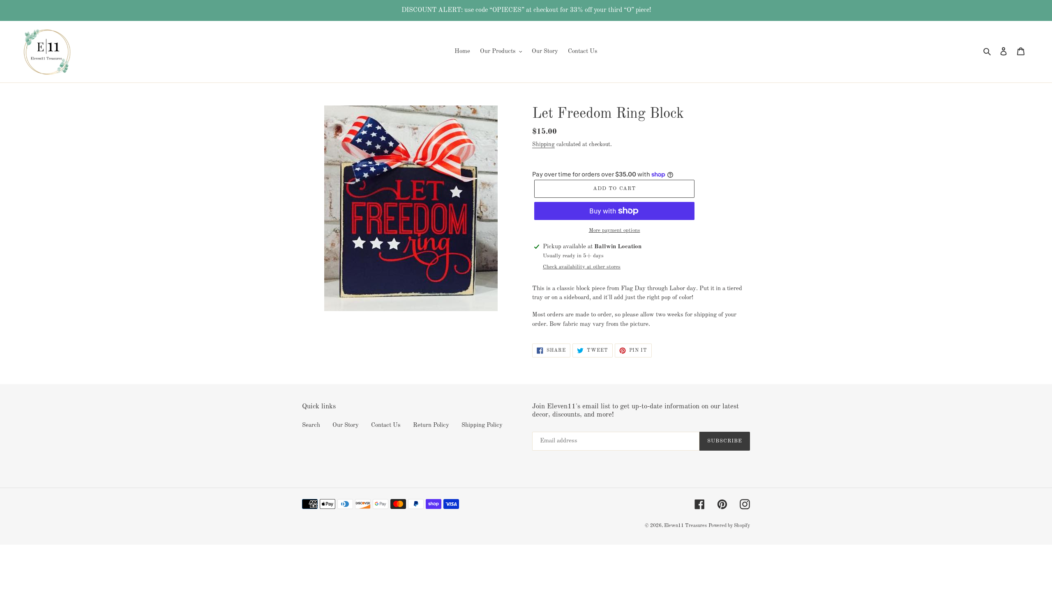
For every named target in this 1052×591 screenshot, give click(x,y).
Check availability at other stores (582, 267)
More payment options (614, 230)
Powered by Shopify (729, 525)
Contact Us (386, 425)
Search (311, 425)
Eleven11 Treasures (685, 525)
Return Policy (431, 425)
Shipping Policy (482, 425)
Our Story (345, 425)
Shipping (543, 144)
